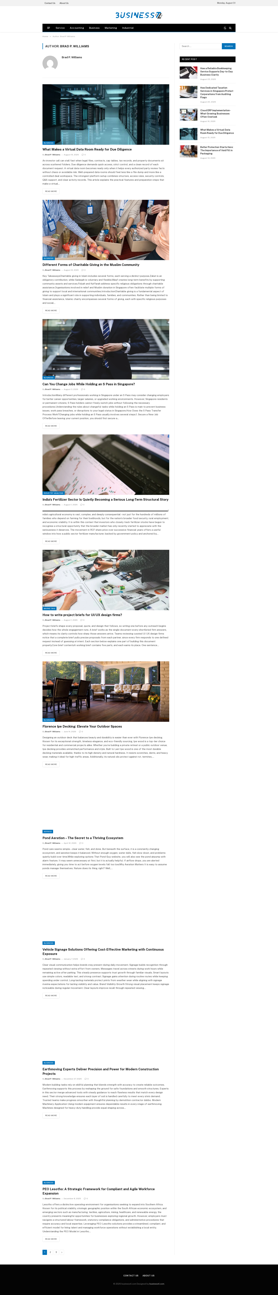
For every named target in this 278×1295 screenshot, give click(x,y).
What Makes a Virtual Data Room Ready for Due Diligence (87, 149)
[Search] (230, 27)
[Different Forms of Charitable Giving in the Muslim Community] (105, 230)
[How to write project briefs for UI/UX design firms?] (105, 580)
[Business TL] (139, 15)
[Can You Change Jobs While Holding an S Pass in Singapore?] (105, 349)
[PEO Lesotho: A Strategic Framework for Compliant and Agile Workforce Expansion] (105, 1154)
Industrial (128, 27)
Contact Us (50, 3)
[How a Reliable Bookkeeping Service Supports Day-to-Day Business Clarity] (188, 72)
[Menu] (48, 28)
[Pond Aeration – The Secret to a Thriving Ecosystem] (105, 803)
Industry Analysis (53, 493)
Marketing (111, 27)
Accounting (77, 27)
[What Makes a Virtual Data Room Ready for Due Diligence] (105, 114)
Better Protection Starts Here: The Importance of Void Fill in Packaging (216, 150)
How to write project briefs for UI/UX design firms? (82, 615)
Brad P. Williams (72, 57)
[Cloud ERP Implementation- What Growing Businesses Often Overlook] (188, 114)
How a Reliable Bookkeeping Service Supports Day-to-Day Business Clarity (216, 71)
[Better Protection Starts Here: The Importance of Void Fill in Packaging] (188, 151)
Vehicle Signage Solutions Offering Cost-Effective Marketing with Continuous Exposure (103, 952)
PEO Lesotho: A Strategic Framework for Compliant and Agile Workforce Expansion (98, 1191)
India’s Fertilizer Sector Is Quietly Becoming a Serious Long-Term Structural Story (105, 499)
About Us (64, 3)
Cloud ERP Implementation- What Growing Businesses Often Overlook (215, 113)
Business (94, 27)
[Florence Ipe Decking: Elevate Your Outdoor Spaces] (105, 691)
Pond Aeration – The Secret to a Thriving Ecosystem (82, 838)
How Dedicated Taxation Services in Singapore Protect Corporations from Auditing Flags (216, 92)
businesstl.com (156, 1284)
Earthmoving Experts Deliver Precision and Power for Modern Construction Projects (100, 1071)
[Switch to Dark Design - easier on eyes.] (225, 28)
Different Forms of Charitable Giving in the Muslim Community (90, 265)
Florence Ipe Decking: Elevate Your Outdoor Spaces (82, 726)
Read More (51, 191)
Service (60, 27)
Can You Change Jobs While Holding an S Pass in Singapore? (88, 384)
